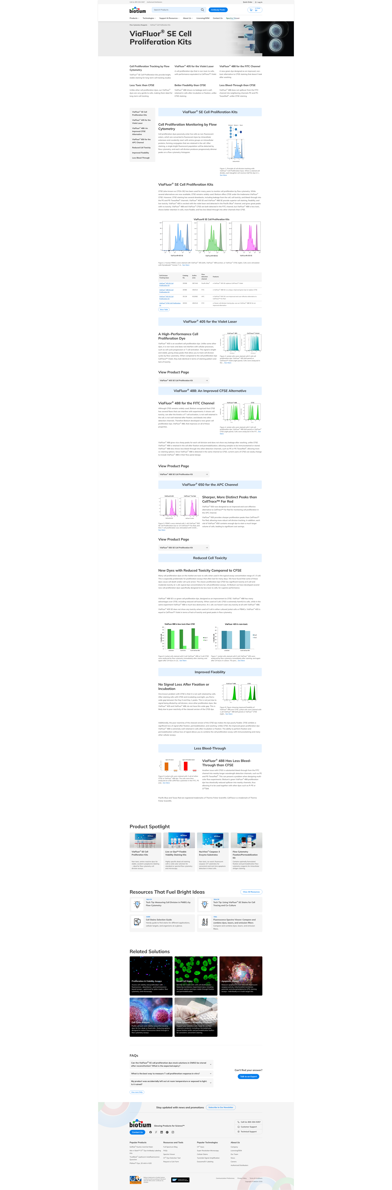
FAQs (165, 1151)
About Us (187, 18)
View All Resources (251, 892)
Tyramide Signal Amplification (208, 1158)
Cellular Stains (202, 1154)
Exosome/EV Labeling (205, 1162)
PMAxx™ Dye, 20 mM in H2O (141, 1163)
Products (133, 18)
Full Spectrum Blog (170, 1147)
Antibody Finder (218, 10)
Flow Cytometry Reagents (138, 25)
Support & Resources (168, 18)
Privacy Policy (242, 1178)
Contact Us (218, 18)
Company (234, 1147)
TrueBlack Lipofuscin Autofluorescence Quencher (144, 1158)
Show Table (164, 309)
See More (223, 175)
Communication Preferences (225, 1178)
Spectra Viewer (233, 18)
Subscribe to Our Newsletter (221, 1107)
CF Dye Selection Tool (171, 1158)
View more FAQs (137, 1092)
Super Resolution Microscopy (208, 1151)
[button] (255, 10)
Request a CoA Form (171, 1162)
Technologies (148, 18)
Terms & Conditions (256, 1178)
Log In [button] (260, 2)
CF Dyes (200, 1147)
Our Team (234, 1154)
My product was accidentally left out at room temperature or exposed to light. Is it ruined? (169, 1083)
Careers (234, 1162)
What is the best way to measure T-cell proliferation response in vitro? (165, 1073)
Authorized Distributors (239, 1165)
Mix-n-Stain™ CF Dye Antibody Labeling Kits (145, 1151)
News (233, 1158)
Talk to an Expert (248, 1076)
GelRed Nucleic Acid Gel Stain (141, 1147)
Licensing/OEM (203, 18)
